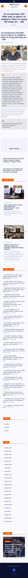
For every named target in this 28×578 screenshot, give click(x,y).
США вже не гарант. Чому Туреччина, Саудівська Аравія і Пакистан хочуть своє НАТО (13, 394)
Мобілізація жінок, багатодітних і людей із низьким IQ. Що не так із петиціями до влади (14, 400)
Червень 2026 (8, 454)
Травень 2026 (8, 457)
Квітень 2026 (8, 461)
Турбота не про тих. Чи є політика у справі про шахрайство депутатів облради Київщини (13, 283)
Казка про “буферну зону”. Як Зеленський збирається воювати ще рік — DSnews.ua (13, 311)
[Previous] (22, 533)
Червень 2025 (8, 494)
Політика (3, 42)
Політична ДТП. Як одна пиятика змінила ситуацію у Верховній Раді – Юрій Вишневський (14, 372)
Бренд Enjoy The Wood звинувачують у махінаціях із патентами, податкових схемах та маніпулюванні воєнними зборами (14, 385)
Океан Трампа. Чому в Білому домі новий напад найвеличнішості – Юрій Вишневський (12, 276)
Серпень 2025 (8, 488)
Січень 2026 (8, 471)
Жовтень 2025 (8, 481)
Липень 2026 (8, 451)
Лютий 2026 (7, 467)
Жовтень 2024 (8, 521)
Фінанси (7, 430)
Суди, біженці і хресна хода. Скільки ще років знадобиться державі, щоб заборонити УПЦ (13, 324)
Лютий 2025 (7, 508)
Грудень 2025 (8, 474)
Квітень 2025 (8, 501)
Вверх (14, 573)
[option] (14, 547)
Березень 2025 (8, 504)
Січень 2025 (7, 511)
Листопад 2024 (8, 518)
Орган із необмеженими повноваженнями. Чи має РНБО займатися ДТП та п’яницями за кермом (13, 357)
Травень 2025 (8, 498)
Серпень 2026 (8, 447)
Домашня (14, 25)
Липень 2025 (8, 491)
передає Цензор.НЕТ (8, 71)
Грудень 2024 (8, 514)
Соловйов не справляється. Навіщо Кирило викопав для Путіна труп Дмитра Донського (13, 338)
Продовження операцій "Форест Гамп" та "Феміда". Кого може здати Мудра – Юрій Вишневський (14, 290)
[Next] (24, 533)
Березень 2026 (8, 464)
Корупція (7, 424)
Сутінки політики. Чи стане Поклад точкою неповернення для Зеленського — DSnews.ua (13, 366)
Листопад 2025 (8, 478)
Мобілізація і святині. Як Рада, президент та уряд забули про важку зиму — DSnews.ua (13, 296)
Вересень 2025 (8, 484)
